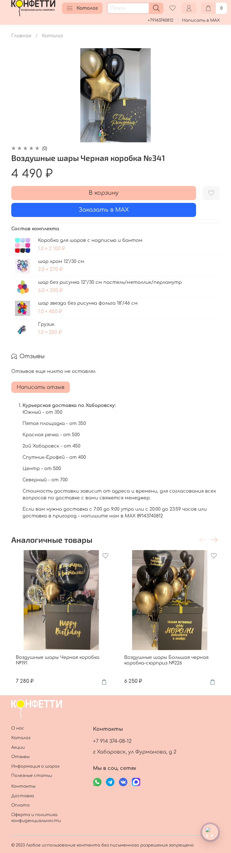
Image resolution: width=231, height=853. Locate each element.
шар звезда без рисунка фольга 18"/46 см (88, 303)
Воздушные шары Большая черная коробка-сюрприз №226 (166, 660)
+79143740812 (160, 20)
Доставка (22, 796)
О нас (17, 728)
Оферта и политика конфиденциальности (36, 817)
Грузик (46, 324)
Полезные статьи (31, 775)
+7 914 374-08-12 (112, 741)
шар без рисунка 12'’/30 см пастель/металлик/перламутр (110, 282)
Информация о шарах (35, 766)
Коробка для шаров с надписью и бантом (90, 240)
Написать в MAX (201, 20)
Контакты (23, 786)
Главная (21, 35)
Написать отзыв (41, 387)
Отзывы (20, 756)
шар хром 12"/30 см (61, 261)
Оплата (20, 805)
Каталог (87, 8)
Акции (18, 747)
